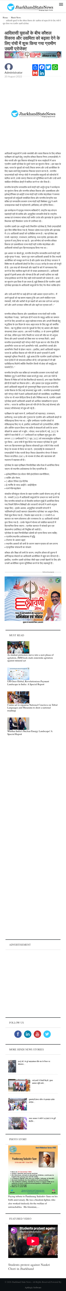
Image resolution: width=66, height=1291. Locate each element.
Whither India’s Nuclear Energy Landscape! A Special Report (29, 732)
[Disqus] (33, 790)
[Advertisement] (33, 983)
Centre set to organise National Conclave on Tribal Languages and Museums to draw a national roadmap (32, 707)
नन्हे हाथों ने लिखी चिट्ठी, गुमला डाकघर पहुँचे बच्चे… (42, 1081)
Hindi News (16, 17)
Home (5, 17)
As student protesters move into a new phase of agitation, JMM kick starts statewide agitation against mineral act (30, 657)
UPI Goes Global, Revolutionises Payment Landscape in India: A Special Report (28, 683)
